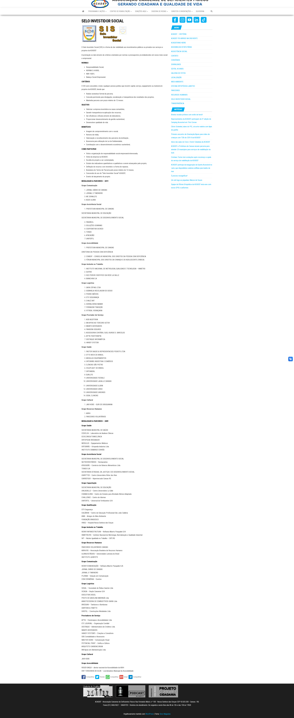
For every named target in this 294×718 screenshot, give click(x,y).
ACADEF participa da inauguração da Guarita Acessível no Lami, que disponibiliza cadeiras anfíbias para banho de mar (191, 168)
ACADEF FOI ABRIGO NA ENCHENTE (184, 38)
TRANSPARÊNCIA (177, 103)
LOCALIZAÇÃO (176, 77)
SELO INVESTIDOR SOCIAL (181, 99)
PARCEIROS (175, 90)
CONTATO (174, 56)
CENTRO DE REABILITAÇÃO (120, 11)
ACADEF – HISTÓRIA (178, 34)
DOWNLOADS (176, 64)
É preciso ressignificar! (179, 176)
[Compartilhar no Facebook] (88, 677)
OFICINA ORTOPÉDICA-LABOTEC (183, 86)
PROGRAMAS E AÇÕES (96, 11)
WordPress (150, 714)
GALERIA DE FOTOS (178, 73)
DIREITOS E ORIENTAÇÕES (181, 11)
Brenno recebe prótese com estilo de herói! (187, 115)
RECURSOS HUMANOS (179, 95)
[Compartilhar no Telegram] (135, 677)
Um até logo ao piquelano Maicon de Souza (186, 180)
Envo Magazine (165, 714)
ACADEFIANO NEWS (178, 43)
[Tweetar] (100, 677)
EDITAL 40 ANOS (177, 69)
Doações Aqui (141, 11)
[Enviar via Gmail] (123, 677)
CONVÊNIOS (175, 60)
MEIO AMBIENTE (177, 82)
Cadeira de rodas (159, 11)
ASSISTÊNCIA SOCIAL (179, 51)
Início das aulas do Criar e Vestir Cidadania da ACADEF (190, 142)
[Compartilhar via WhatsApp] (112, 677)
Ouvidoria (200, 11)
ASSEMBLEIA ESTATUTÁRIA (181, 47)
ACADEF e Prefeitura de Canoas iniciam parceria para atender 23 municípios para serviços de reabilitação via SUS (191, 149)
